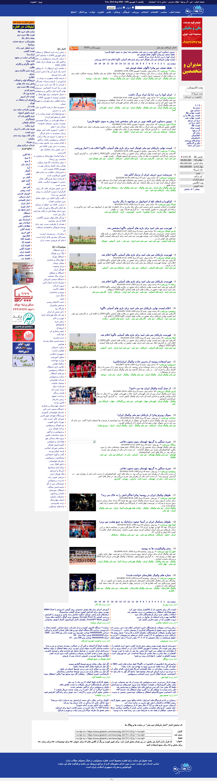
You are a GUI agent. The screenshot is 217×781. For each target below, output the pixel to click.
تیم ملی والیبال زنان (128, 187)
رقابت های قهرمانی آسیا (130, 508)
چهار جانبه (162, 564)
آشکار (27, 171)
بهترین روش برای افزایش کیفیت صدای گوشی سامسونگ (84, 612)
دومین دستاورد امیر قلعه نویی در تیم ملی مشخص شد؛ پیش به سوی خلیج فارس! (140, 52)
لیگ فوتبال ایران (57, 474)
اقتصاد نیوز (25, 258)
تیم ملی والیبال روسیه (119, 78)
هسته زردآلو (59, 393)
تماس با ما (162, 2)
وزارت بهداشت (57, 360)
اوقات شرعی (173, 2)
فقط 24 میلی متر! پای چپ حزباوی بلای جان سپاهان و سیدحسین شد (146, 687)
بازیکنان (172, 132)
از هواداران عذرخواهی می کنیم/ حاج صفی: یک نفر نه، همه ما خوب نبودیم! (144, 651)
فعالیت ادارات (58, 350)
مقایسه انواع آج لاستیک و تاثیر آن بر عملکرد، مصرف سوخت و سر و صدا (77, 646)
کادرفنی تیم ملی (147, 158)
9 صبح (27, 161)
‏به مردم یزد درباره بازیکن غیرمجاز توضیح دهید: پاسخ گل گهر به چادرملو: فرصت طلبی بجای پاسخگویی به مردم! (127, 671)
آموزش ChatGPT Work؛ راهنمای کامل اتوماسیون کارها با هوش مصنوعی (77, 619)
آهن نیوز (26, 187)
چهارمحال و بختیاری (55, 260)
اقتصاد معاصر (24, 255)
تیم (120, 132)
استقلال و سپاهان (56, 273)
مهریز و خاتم (58, 318)
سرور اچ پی (29, 90)
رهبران (125, 479)
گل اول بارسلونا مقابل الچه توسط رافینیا (91, 666)
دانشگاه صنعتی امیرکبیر (54, 279)
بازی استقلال (58, 250)
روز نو (165, 604)
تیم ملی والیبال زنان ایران (165, 187)
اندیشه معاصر (162, 622)
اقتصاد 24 (26, 242)
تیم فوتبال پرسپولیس (55, 425)
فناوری (101, 12)
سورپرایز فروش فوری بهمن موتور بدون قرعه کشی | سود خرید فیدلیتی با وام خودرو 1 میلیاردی (134, 646)
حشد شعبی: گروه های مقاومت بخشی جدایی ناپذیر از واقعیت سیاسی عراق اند (141, 708)
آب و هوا (184, 2)
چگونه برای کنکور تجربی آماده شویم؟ (92, 705)
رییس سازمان (58, 399)
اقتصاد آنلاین (24, 249)
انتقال (126, 132)
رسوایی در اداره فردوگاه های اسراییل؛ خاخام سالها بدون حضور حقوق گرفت (143, 700)
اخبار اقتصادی (24, 200)
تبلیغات (98, 695)
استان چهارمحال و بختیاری (52, 406)
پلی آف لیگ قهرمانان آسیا (53, 315)
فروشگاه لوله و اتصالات (24, 80)
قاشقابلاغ (60, 324)
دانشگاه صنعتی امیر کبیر (53, 409)
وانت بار (31, 106)
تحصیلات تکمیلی (57, 496)
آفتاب (27, 174)
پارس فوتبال (170, 231)
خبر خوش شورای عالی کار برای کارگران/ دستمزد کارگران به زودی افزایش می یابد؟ (51, 191)
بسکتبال (114, 534)
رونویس (172, 311)
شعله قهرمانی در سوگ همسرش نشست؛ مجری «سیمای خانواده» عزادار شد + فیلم (50, 123)
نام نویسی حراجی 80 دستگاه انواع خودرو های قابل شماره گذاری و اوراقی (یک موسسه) (70, 630)
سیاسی (163, 12)
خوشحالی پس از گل (55, 483)
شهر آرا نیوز (170, 551)
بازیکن (135, 454)
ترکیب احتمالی (57, 347)
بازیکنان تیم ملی (160, 132)
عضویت (33, 2)
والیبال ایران (136, 78)
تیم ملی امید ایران (139, 241)
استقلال (26, 213)
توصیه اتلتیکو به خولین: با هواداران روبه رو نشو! (155, 656)
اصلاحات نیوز (24, 223)
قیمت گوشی (29, 51)
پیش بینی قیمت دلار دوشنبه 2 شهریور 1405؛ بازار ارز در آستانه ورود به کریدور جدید (139, 648)
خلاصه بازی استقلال (55, 367)
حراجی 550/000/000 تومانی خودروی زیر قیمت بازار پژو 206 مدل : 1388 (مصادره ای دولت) (68, 632)
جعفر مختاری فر (57, 331)
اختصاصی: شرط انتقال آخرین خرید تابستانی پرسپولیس (152, 674)
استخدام (152, 2)
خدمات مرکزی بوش (26, 145)
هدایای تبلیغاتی (28, 122)
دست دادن (142, 479)
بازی (122, 212)
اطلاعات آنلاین (24, 226)
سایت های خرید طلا (26, 31)
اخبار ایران (25, 203)
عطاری (32, 77)
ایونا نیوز (172, 498)
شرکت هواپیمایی (56, 380)
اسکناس (26, 216)
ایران (110, 107)
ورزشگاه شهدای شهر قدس (52, 415)
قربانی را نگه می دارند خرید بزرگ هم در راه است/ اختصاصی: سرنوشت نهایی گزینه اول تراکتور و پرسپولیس (49, 87)
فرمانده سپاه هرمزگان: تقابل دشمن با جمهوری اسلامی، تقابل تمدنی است (52, 181)
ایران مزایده (96, 622)
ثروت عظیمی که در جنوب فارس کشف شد (157, 619)
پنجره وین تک (29, 93)
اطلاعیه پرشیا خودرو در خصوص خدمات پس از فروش (85, 656)
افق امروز (25, 232)
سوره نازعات (58, 286)
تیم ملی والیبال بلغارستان (141, 588)
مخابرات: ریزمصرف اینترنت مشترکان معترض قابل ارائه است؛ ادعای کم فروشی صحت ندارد (51, 237)
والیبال (105, 78)
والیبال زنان (171, 190)
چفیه (62, 299)
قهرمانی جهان (150, 401)
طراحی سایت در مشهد (25, 57)
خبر (191, 2)
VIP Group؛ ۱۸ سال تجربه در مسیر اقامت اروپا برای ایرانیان (82, 708)
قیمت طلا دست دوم (26, 35)
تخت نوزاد (30, 61)
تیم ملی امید (170, 158)
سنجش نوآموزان (57, 305)
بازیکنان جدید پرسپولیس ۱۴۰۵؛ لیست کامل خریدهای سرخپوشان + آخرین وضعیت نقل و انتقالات (134, 635)
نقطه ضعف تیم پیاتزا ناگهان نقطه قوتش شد (156, 54)
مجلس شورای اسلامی (54, 448)
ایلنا (174, 338)
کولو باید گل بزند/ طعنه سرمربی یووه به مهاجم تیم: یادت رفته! (148, 666)
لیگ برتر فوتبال (57, 253)
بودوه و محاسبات (56, 292)
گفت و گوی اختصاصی (54, 454)
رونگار (173, 444)
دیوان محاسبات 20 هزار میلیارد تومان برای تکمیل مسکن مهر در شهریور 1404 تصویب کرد (51, 165)
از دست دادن (170, 479)
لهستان (173, 454)
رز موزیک (30, 142)
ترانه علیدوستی (57, 503)
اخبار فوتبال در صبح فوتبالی (98, 659)
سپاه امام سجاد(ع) (56, 467)
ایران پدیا (31, 54)
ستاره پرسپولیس (56, 376)
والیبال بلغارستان (168, 588)
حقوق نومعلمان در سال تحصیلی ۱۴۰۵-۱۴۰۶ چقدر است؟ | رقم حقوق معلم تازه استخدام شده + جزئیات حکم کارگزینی (124, 637)
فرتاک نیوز (171, 124)
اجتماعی (144, 12)
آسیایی (110, 158)
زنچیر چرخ (59, 321)
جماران (172, 418)
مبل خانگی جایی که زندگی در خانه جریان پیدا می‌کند (86, 702)
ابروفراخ (60, 328)
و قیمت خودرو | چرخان (91, 641)
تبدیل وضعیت (58, 266)
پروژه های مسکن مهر (54, 438)
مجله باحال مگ (28, 38)
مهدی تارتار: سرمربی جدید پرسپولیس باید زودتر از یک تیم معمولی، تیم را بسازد (141, 682)
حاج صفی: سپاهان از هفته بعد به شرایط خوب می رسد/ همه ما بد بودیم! (144, 710)
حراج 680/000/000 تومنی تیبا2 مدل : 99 (91, 635)
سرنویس (172, 97)
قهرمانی (138, 401)
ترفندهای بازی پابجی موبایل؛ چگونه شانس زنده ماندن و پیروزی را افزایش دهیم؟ (74, 614)
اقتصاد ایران (25, 252)
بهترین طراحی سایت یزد (24, 109)
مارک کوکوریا (149, 212)
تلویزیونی (130, 212)
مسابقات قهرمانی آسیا (108, 187)
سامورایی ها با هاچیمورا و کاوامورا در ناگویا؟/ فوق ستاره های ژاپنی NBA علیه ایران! (139, 664)
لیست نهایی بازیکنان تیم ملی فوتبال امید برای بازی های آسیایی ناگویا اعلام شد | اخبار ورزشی (134, 59)
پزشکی (117, 12)
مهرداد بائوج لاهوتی (56, 422)
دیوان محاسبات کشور (54, 435)
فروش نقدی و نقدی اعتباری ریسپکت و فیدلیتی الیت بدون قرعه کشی (79, 653)
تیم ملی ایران (136, 132)
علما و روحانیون (57, 493)
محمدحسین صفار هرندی (53, 341)
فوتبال (115, 132)
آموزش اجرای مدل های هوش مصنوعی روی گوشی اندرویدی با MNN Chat (76, 609)
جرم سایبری (58, 337)
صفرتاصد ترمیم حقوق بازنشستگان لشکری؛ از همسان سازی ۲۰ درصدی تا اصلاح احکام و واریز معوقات (131, 630)
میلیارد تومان (58, 263)
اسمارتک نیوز (24, 219)
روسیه (89, 78)
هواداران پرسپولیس (55, 441)
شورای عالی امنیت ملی (53, 419)
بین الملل (83, 12)
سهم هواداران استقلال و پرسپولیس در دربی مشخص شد (151, 612)
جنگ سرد (60, 295)
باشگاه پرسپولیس (56, 370)
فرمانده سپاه (58, 386)
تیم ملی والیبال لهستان (158, 454)
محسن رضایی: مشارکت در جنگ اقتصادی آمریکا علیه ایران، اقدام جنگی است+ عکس (139, 669)
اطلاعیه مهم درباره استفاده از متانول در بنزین (156, 617)
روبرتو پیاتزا (103, 425)
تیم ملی (97, 78)
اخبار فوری (25, 206)
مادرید (138, 212)
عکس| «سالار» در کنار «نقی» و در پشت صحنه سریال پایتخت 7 (81, 689)
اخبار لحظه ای (24, 210)
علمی (108, 12)
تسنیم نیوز (164, 695)
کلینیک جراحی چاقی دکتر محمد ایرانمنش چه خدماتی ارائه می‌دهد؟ (80, 700)
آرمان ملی (25, 164)
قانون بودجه (59, 402)
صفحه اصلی (199, 2)
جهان (112, 401)
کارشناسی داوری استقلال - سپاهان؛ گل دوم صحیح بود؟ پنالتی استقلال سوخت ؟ (74, 674)
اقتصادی (154, 12)
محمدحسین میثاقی (56, 487)
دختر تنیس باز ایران (55, 311)
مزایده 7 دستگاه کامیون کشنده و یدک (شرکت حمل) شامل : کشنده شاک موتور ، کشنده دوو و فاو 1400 (64, 627)
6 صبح (27, 158)
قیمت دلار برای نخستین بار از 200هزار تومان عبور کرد (152, 609)
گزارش (117, 479)
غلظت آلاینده (58, 289)
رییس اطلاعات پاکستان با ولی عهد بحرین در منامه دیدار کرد (150, 702)
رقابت (105, 318)
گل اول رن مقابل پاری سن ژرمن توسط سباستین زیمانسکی (83, 671)
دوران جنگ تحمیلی (56, 276)
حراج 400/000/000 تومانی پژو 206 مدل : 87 (89, 637)
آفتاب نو (26, 177)
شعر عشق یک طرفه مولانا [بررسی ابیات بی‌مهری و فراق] (83, 710)
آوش (28, 184)
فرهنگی (126, 12)
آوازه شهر (25, 180)
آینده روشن (25, 190)
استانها (73, 12)
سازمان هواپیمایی (56, 461)
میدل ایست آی (57, 389)
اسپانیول (172, 212)
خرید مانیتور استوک (26, 113)
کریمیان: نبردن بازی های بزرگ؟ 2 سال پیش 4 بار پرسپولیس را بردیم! (146, 705)
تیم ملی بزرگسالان (124, 401)
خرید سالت (30, 125)
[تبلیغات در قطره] (24, 28)
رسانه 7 (172, 71)
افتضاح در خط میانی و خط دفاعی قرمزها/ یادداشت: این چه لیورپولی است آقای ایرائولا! (138, 653)
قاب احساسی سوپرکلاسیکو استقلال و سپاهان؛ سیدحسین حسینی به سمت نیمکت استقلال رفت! (134, 692)
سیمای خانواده (58, 383)
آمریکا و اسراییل (57, 470)
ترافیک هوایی (58, 363)
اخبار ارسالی (24, 197)
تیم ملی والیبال (169, 78)
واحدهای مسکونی (56, 506)
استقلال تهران (58, 256)
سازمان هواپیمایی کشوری (53, 412)
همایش (61, 344)
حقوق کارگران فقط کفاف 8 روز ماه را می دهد (88, 682)
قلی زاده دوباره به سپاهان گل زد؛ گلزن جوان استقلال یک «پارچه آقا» (146, 689)
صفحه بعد (171, 63)
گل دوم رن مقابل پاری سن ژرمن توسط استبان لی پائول (84, 669)
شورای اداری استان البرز (53, 282)
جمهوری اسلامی (57, 354)
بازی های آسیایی (131, 158)
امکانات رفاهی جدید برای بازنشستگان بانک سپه (155, 614)
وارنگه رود (59, 308)
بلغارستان (124, 588)
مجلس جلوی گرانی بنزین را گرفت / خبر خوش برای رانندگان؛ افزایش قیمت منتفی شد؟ (71, 692)
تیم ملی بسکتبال (127, 534)
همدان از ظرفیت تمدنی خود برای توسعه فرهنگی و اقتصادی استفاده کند (50, 227)
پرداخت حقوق (58, 396)
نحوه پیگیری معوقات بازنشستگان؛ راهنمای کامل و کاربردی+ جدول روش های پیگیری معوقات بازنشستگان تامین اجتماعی (124, 632)
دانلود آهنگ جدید (57, 464)
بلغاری (171, 590)
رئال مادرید (162, 212)
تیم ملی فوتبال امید (97, 158)
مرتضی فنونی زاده (56, 477)
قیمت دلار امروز (28, 96)
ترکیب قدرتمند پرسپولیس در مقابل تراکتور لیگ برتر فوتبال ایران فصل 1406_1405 (50, 61)
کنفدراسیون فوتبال (56, 445)
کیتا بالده (60, 334)
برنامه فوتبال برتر (56, 428)
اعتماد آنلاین (25, 229)
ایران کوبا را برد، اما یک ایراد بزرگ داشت (157, 57)
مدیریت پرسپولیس (56, 480)
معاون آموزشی (57, 357)
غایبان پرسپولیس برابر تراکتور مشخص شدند (90, 687)
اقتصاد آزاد (96, 677)
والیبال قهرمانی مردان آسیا (129, 561)
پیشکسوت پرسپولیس (55, 458)
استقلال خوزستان (56, 490)
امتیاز (167, 534)
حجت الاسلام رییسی (55, 302)
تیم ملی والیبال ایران (152, 78)
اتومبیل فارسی (23, 193)
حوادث (92, 12)
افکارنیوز (26, 236)
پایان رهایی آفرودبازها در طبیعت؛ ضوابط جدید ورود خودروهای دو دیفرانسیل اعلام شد (139, 684)
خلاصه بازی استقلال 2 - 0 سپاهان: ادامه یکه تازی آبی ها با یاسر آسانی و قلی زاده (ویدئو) (50, 71)
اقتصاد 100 (25, 239)
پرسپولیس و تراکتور (55, 432)
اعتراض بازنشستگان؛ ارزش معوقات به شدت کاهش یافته (84, 684)
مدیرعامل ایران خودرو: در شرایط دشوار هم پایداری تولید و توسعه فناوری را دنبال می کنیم (70, 651)
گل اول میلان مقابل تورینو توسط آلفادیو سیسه (89, 664)
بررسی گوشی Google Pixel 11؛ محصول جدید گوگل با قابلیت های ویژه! (77, 617)
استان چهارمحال (57, 500)
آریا (28, 167)
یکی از (127, 454)
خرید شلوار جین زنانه (25, 48)
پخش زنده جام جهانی (25, 83)
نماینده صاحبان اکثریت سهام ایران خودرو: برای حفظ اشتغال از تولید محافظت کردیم (72, 648)
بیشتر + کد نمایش (192, 189)
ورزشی (135, 12)
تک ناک (98, 604)
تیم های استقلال (57, 373)
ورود (40, 2)
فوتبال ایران (59, 269)
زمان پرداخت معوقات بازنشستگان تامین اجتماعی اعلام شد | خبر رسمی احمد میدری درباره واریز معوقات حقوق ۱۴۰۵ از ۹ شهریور (119, 627)
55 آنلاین (26, 154)
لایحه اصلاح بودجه (56, 451)
